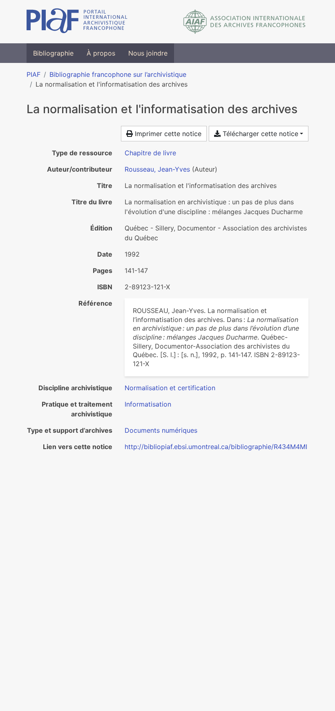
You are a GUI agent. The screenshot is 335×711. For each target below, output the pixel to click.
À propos (101, 53)
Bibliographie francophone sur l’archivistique (117, 74)
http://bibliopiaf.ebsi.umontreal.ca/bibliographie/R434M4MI (216, 447)
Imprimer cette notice (167, 134)
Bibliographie (53, 53)
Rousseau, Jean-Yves (157, 169)
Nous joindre (148, 53)
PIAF (33, 74)
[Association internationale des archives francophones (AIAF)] (244, 21)
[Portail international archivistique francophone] (77, 21)
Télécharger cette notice (259, 134)
